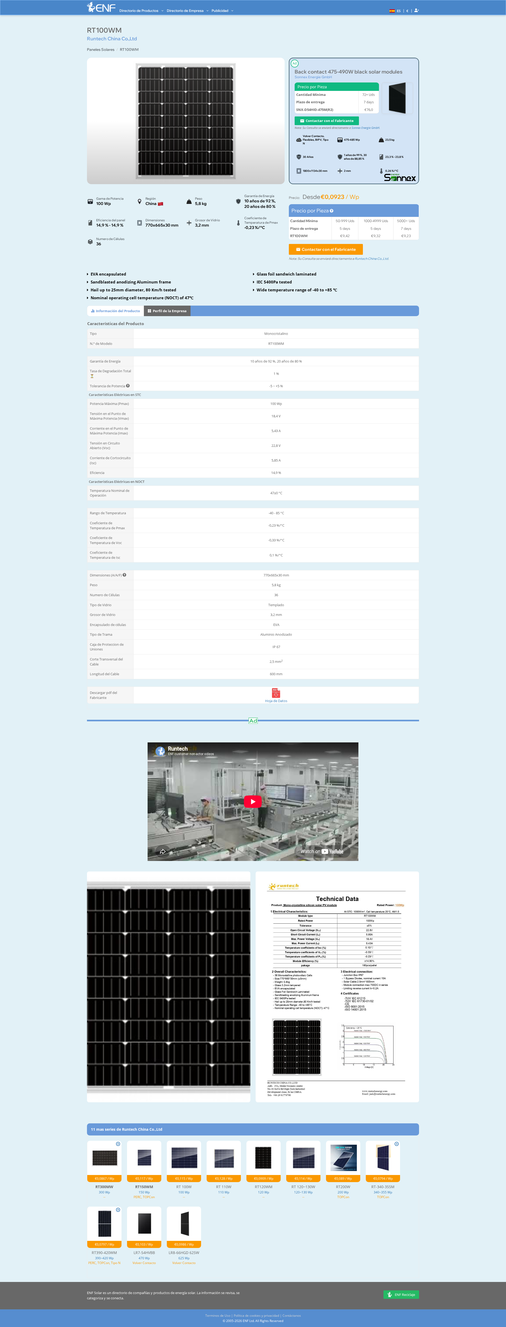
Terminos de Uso (217, 1315)
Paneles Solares (100, 49)
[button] (394, 10)
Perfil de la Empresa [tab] (169, 311)
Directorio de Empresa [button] (185, 10)
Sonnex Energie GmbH (313, 77)
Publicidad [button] (220, 10)
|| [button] (407, 10)
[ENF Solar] (101, 7)
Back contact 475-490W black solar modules (348, 72)
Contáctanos (292, 1315)
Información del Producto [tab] (117, 311)
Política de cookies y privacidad (256, 1315)
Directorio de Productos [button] (139, 10)
